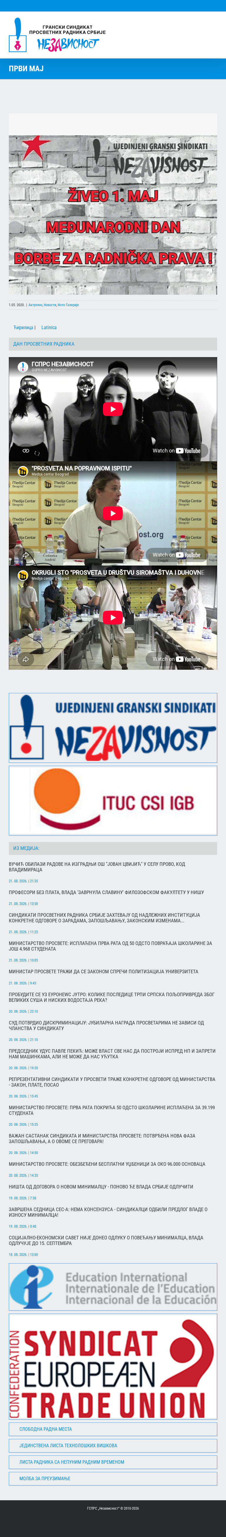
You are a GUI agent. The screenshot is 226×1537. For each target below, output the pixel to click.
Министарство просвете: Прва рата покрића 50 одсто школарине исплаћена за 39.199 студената (112, 1110)
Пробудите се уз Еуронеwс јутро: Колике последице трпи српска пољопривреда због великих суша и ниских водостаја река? (112, 997)
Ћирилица (22, 327)
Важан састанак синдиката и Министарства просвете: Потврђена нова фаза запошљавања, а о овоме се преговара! (102, 1138)
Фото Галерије (68, 305)
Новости (50, 305)
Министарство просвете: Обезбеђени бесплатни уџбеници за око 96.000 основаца (107, 1164)
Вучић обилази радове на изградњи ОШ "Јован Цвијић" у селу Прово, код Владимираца (97, 867)
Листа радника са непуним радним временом (71, 1462)
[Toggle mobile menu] (214, 21)
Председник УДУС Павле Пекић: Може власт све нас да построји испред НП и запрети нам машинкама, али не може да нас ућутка (112, 1054)
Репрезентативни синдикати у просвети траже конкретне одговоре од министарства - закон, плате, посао (112, 1082)
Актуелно (35, 305)
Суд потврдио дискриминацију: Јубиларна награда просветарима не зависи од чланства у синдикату (106, 1025)
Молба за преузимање (44, 1478)
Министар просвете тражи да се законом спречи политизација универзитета (103, 971)
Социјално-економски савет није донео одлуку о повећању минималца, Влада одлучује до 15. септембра (106, 1240)
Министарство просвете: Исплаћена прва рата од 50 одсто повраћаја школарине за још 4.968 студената (110, 946)
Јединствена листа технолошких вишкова (68, 1445)
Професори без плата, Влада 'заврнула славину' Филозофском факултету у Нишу (106, 892)
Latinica (48, 327)
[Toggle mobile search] (204, 21)
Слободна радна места (45, 1429)
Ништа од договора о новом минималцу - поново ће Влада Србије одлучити (101, 1187)
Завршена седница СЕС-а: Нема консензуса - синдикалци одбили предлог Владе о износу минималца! (108, 1212)
